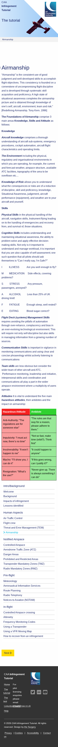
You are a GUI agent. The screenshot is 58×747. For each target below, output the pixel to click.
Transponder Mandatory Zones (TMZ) (23, 563)
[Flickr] (39, 692)
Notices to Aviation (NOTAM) (19, 600)
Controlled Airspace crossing (19, 612)
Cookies (19, 733)
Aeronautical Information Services (21, 585)
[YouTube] (45, 692)
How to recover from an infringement (23, 636)
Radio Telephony (12, 595)
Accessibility (33, 733)
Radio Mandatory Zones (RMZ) (20, 568)
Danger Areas (11, 554)
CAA (9, 6)
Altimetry (8, 617)
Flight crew (9, 523)
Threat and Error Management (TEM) (23, 527)
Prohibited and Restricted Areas (20, 559)
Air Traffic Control (12, 518)
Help (6, 711)
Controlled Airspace (14, 545)
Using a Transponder (14, 626)
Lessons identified (13, 505)
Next (6, 653)
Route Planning (12, 590)
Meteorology (10, 581)
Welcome (8, 491)
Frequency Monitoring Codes (19, 622)
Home (7, 684)
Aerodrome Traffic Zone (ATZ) (19, 549)
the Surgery (30, 727)
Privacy (8, 733)
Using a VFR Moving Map (17, 631)
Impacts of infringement (16, 501)
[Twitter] (33, 692)
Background (10, 496)
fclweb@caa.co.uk (22, 706)
